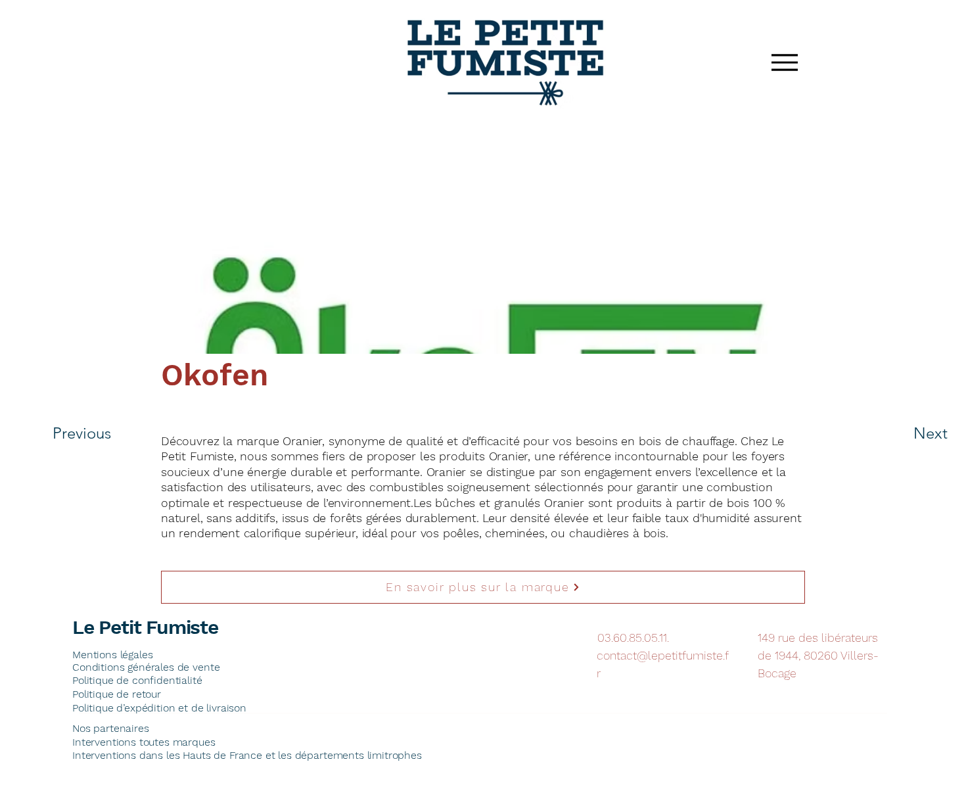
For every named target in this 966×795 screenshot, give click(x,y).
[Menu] (784, 62)
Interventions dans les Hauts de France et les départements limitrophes (247, 755)
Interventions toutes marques (144, 742)
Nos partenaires (110, 728)
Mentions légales (112, 654)
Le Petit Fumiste (145, 626)
